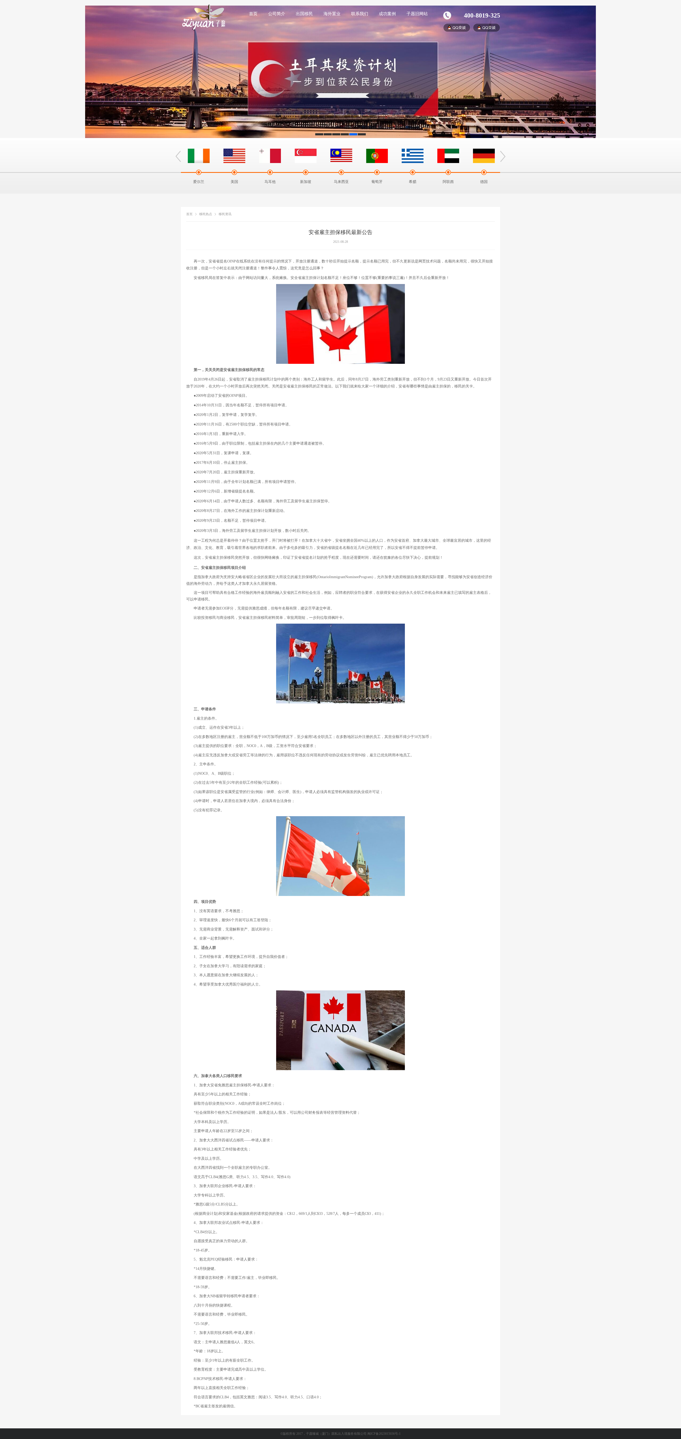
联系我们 (359, 13)
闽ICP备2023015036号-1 (384, 1434)
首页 (253, 13)
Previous (178, 156)
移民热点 (205, 214)
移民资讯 (225, 214)
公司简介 (276, 13)
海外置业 (331, 13)
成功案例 (387, 13)
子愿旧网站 (417, 13)
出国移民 (304, 13)
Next (502, 156)
